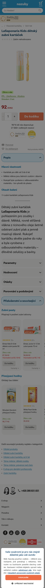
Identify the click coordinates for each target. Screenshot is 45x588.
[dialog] (22, 568)
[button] (23, 583)
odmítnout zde (25, 570)
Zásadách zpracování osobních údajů (24, 573)
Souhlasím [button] (23, 577)
